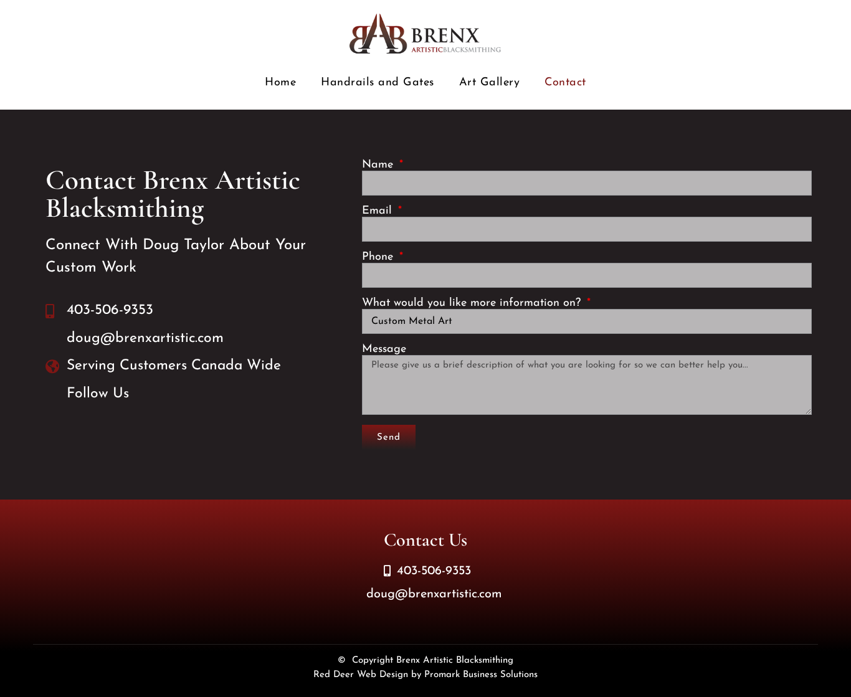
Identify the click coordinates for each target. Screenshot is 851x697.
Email (379, 211)
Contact (565, 82)
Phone (379, 257)
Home (280, 82)
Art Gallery (489, 82)
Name (379, 165)
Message (384, 349)
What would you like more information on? (473, 303)
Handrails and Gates (377, 82)
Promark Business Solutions (481, 675)
